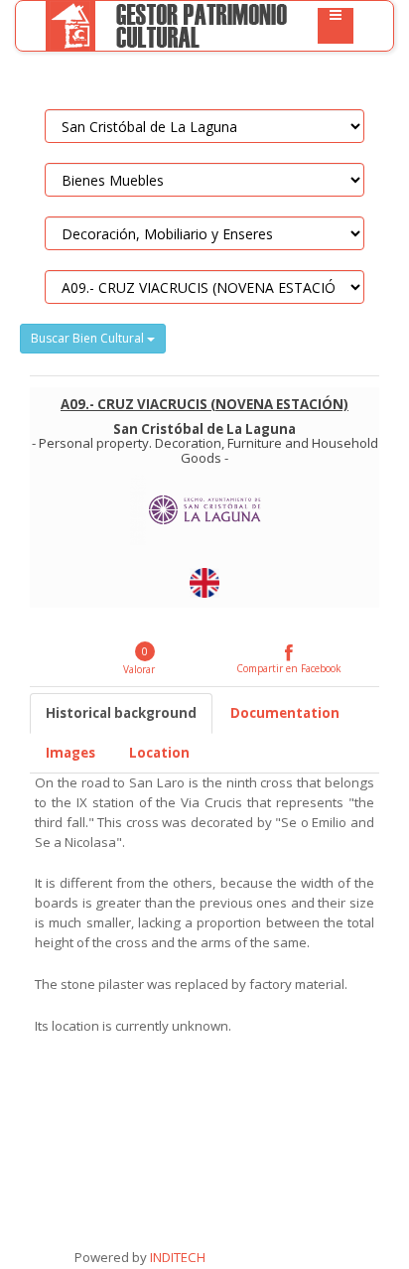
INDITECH (176, 1257)
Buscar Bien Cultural (89, 338)
